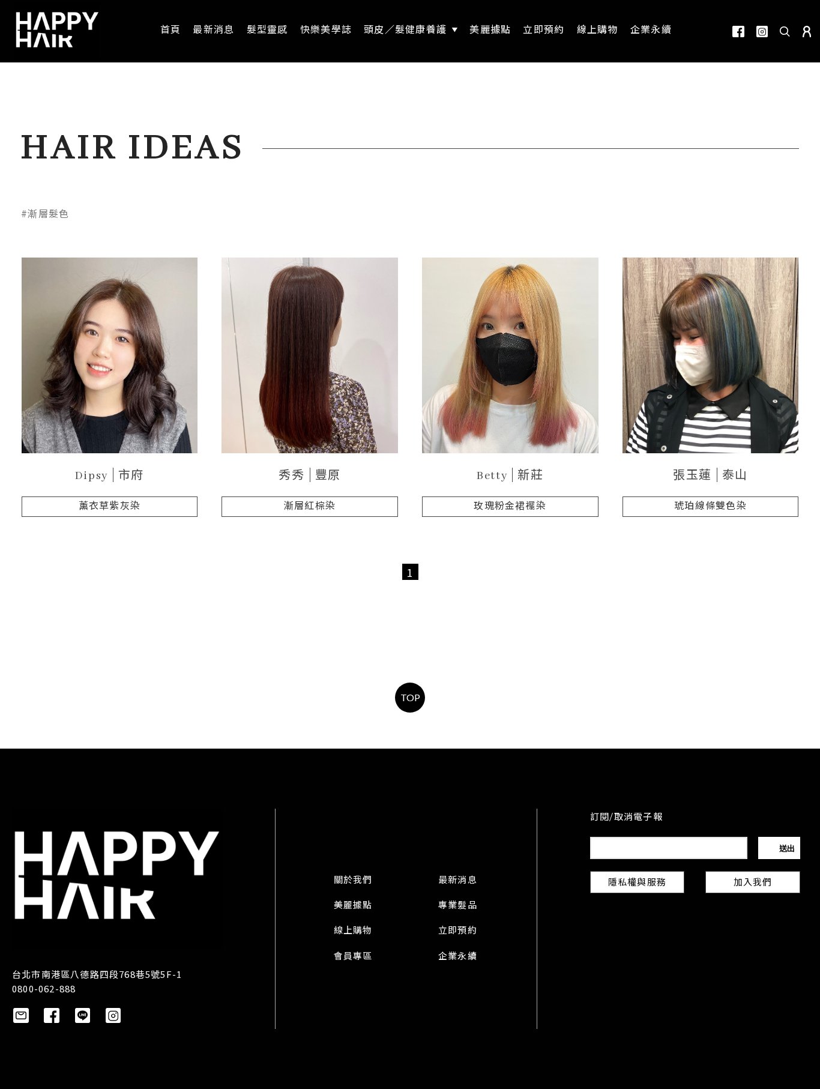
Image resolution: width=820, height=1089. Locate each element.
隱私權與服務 (637, 883)
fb (738, 31)
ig (762, 31)
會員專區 (353, 957)
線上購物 (353, 931)
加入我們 (753, 883)
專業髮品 (457, 905)
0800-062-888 (44, 988)
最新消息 (457, 880)
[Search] (785, 31)
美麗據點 (353, 905)
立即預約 (457, 931)
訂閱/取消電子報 (626, 817)
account (807, 31)
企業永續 (457, 957)
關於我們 (353, 880)
